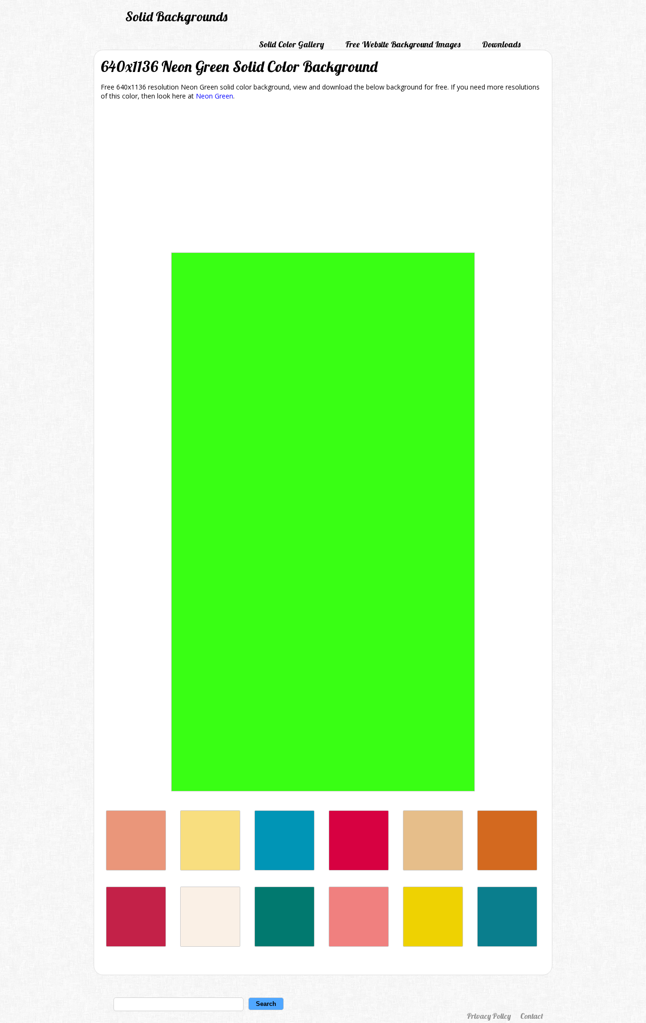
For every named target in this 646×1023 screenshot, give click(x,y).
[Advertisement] (323, 178)
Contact (531, 1016)
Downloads (501, 44)
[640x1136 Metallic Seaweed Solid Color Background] (507, 944)
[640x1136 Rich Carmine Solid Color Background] (359, 867)
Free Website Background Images (403, 44)
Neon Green (214, 95)
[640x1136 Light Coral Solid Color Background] (359, 944)
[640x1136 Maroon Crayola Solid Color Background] (136, 944)
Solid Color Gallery (291, 44)
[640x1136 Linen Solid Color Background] (210, 944)
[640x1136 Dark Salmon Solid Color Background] (136, 867)
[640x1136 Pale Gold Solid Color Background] (433, 867)
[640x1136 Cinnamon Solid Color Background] (507, 867)
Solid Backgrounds (176, 16)
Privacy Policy (489, 1016)
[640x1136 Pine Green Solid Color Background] (284, 944)
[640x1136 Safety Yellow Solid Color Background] (433, 944)
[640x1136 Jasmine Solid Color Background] (210, 867)
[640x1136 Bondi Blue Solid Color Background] (284, 867)
